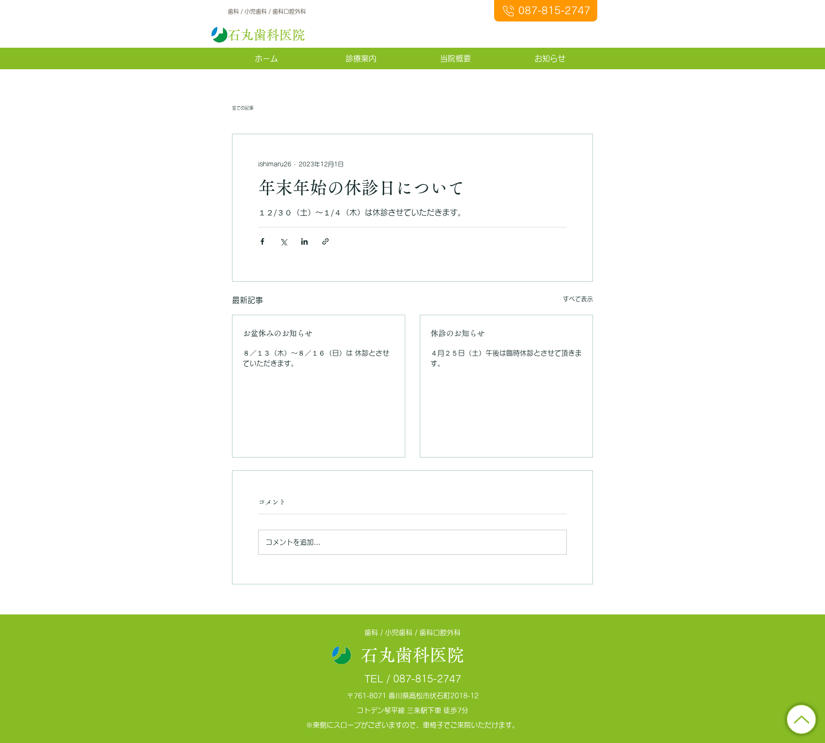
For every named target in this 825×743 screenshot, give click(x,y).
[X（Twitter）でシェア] (283, 241)
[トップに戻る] (801, 719)
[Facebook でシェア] (262, 241)
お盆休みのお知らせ (277, 333)
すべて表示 (578, 299)
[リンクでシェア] (325, 241)
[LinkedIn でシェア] (304, 241)
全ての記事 (243, 108)
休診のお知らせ (458, 333)
